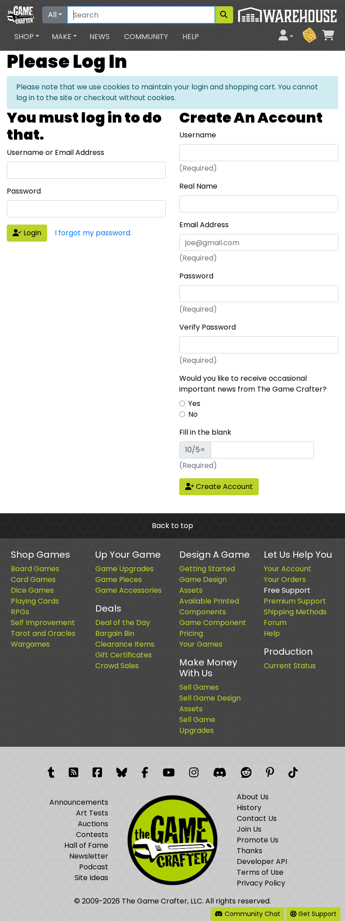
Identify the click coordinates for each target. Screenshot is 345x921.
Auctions (93, 824)
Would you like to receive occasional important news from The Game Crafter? (253, 383)
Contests (92, 834)
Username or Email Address (55, 152)
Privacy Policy (261, 883)
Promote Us (258, 840)
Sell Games (199, 687)
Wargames (30, 644)
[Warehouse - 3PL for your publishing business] (287, 14)
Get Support (316, 913)
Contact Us (257, 818)
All (52, 14)
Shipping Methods (295, 612)
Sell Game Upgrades (197, 725)
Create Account (223, 486)
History (249, 807)
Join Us (249, 829)
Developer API (262, 861)
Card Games (33, 579)
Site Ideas (91, 878)
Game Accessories (128, 590)
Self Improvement (43, 622)
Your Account (287, 569)
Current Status (290, 666)
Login (31, 233)
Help (190, 36)
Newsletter (88, 856)
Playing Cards (35, 601)
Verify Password (207, 327)
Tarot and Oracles (43, 633)
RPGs (20, 612)
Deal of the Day (122, 622)
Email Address (204, 225)
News (99, 36)
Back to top (172, 525)
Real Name (198, 186)
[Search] (223, 14)
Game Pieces (118, 579)
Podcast (93, 867)
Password (24, 191)
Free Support (287, 590)
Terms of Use (260, 872)
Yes (194, 403)
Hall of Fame (86, 845)
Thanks (249, 851)
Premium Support (295, 601)
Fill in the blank (205, 432)
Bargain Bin (114, 633)
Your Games (200, 644)
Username (197, 135)
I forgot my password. (93, 233)
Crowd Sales (117, 666)
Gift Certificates (123, 655)
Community (146, 36)
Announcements (78, 802)
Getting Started (207, 569)
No (193, 414)
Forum (275, 622)
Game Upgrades (124, 569)
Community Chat (251, 913)
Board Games (35, 569)
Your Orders (285, 579)
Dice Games (32, 590)
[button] (27, 37)
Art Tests (92, 813)
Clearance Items (125, 644)
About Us (253, 797)
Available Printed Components (209, 606)
